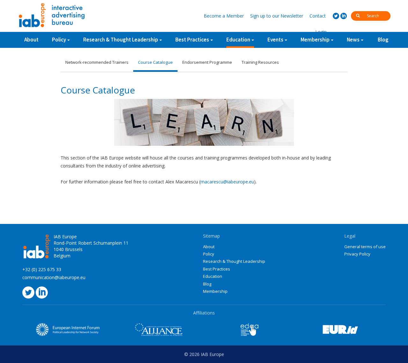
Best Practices (216, 269)
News (353, 39)
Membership (215, 291)
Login (321, 32)
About (31, 39)
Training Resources (260, 62)
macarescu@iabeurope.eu (227, 182)
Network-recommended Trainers (96, 62)
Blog (383, 39)
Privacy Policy (357, 254)
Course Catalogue (155, 62)
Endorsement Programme (207, 62)
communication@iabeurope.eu (53, 277)
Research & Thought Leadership (120, 39)
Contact (318, 16)
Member (224, 16)
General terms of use (365, 246)
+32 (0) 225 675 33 (41, 269)
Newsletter (276, 16)
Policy (59, 39)
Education (238, 39)
